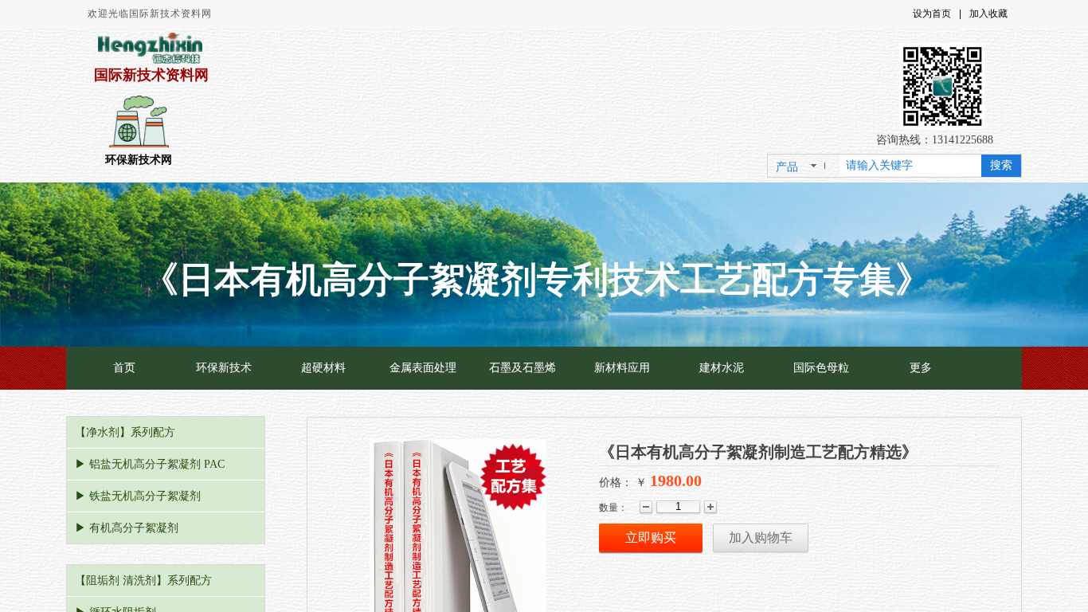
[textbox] (910, 165)
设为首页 (932, 13)
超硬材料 (323, 368)
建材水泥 (721, 368)
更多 (921, 368)
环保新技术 (224, 368)
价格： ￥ (623, 482)
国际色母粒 (821, 368)
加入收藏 (988, 13)
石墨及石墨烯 (522, 368)
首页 (124, 368)
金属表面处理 (422, 368)
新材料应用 (622, 368)
